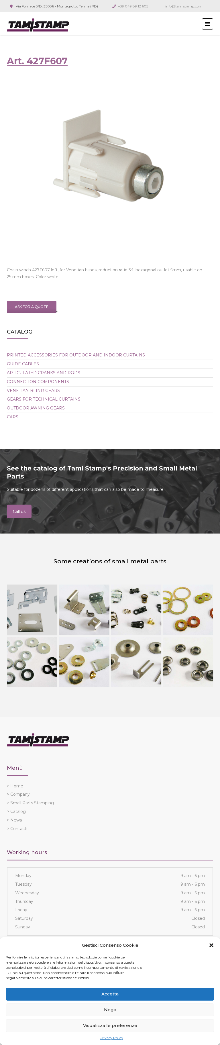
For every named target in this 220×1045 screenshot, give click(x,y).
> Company (18, 794)
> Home (15, 786)
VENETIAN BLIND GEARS (33, 390)
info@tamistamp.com (184, 6)
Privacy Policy (111, 1038)
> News (14, 820)
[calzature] (136, 610)
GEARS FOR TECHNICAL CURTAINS (43, 399)
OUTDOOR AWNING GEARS (36, 408)
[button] (211, 945)
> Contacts (17, 828)
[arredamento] (84, 610)
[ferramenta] (84, 662)
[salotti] (136, 662)
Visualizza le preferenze (110, 1025)
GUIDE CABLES (23, 363)
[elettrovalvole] (188, 662)
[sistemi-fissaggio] (32, 662)
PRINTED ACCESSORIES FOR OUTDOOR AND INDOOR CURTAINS (76, 355)
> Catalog (16, 811)
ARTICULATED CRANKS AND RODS (43, 372)
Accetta (110, 994)
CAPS (12, 416)
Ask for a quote (31, 307)
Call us (19, 511)
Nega (110, 1009)
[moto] (188, 610)
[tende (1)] (32, 610)
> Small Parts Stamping (30, 802)
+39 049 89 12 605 (133, 6)
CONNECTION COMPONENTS (38, 381)
